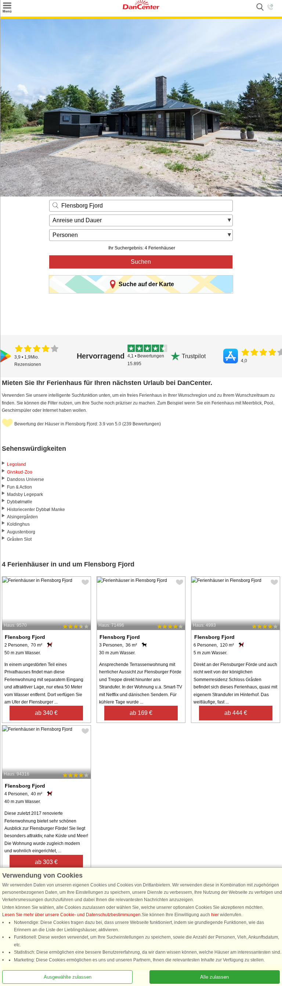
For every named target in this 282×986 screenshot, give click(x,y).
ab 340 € (46, 713)
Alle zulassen (214, 977)
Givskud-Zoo (19, 472)
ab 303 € (46, 862)
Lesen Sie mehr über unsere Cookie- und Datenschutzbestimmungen (71, 914)
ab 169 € (141, 713)
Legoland (16, 464)
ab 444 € (235, 713)
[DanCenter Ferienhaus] (141, 7)
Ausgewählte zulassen (67, 977)
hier (215, 914)
